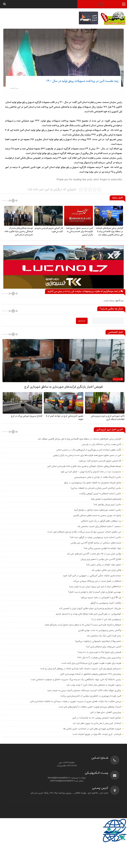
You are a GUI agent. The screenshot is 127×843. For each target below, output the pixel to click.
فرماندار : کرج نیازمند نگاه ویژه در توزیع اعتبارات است (96, 734)
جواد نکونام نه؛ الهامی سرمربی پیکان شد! (102, 548)
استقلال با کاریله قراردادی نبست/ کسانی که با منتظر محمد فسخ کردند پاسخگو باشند (82, 625)
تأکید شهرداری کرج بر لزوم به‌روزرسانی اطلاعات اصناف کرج (108, 417)
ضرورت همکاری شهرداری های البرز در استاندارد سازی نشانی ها (92, 729)
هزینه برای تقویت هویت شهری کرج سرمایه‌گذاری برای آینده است (91, 663)
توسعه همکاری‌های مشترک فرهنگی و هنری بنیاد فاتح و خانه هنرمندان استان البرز (18, 231)
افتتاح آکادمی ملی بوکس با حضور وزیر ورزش (101, 559)
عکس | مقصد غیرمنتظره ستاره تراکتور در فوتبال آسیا (97, 510)
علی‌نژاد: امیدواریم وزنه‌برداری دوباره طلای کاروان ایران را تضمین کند (90, 608)
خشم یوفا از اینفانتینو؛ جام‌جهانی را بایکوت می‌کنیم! (98, 641)
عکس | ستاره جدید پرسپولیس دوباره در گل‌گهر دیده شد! (95, 537)
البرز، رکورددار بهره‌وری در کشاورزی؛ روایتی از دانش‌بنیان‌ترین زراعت (90, 696)
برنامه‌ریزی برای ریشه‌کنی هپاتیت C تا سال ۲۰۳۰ (99, 658)
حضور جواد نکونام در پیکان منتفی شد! (103, 565)
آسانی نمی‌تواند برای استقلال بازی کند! (103, 647)
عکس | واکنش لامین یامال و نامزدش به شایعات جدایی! (96, 488)
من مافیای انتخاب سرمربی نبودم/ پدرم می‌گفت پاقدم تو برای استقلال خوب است (84, 532)
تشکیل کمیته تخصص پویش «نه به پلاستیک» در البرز (96, 718)
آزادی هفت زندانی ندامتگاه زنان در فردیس (101, 444)
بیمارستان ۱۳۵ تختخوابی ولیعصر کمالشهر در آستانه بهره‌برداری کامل (90, 674)
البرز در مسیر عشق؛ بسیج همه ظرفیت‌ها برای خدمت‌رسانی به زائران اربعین (79, 231)
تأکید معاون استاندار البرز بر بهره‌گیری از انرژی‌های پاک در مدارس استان (88, 450)
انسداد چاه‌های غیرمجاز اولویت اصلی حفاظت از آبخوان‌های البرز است (89, 707)
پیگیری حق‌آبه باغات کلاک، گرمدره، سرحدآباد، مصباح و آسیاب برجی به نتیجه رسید (84, 691)
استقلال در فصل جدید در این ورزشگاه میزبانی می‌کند (97, 581)
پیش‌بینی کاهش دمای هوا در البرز (105, 712)
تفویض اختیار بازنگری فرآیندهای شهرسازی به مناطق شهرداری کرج (63, 387)
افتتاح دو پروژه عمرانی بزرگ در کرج (26, 416)
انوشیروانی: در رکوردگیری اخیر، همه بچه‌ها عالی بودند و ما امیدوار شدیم (88, 614)
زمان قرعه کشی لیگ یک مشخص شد (104, 636)
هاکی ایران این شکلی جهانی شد (106, 570)
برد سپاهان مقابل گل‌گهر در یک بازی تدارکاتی (101, 521)
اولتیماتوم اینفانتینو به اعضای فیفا (106, 499)
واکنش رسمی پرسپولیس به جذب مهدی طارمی (99, 630)
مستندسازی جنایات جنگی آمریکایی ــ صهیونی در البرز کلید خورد (92, 576)
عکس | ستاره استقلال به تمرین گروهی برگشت (100, 494)
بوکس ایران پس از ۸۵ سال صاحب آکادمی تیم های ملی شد (94, 554)
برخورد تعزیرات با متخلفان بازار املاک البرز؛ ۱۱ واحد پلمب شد (93, 685)
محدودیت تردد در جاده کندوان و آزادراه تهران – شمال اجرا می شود (91, 472)
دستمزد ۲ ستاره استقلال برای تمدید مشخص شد (99, 526)
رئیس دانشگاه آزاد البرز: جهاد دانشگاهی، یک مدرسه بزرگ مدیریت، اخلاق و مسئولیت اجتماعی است (76, 680)
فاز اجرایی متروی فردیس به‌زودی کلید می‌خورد (100, 461)
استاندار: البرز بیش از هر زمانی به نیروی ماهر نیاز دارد (97, 723)
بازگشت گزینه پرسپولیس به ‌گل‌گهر (105, 603)
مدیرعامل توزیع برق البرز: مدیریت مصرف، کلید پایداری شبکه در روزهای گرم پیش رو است (80, 669)
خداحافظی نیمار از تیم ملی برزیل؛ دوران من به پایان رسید (95, 587)
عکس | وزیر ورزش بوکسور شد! (107, 505)
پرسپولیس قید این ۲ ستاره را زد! (106, 619)
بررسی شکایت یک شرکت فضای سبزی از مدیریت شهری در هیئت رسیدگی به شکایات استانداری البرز (75, 701)
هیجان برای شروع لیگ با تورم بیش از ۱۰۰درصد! (99, 652)
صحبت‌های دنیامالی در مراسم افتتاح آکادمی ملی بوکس (96, 543)
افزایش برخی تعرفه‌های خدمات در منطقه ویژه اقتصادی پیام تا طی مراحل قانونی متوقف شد (109, 231)
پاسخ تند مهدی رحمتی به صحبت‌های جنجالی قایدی (97, 516)
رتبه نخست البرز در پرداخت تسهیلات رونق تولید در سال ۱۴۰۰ (82, 81)
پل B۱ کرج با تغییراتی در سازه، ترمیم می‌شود (101, 598)
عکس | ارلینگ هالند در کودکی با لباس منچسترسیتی (97, 477)
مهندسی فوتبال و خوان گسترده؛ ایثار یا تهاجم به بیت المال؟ (94, 592)
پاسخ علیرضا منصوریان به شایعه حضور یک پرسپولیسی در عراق (92, 483)
